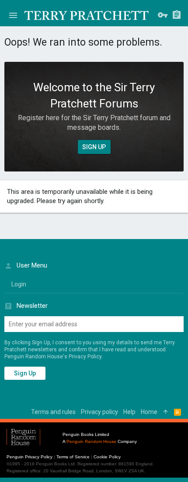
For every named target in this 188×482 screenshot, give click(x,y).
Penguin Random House (91, 441)
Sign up (25, 373)
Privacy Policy (85, 356)
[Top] (165, 412)
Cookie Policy (107, 456)
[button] (13, 15)
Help (129, 411)
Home (149, 411)
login (18, 284)
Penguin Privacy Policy (29, 456)
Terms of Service (73, 456)
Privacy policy (99, 411)
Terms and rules (53, 411)
